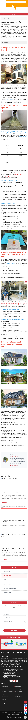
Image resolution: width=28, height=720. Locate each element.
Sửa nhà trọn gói (17, 689)
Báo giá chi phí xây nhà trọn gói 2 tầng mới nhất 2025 (15, 176)
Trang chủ (3, 14)
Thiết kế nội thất (4, 689)
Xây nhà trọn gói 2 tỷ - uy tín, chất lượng (11, 492)
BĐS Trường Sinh (18, 694)
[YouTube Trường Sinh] (25, 708)
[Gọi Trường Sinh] (25, 702)
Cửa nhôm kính (20, 14)
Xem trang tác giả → (15, 465)
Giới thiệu (9, 14)
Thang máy (3, 699)
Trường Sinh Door (5, 694)
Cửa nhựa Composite (18, 696)
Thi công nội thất (18, 691)
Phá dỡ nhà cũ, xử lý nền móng (7, 691)
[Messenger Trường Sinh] (25, 711)
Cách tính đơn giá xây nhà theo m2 (8, 303)
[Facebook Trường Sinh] (25, 705)
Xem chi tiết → (5, 502)
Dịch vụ (13, 14)
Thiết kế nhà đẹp (4, 686)
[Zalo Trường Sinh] (25, 713)
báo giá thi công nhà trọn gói (20, 174)
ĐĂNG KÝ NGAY (14, 630)
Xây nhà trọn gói (11, 18)
